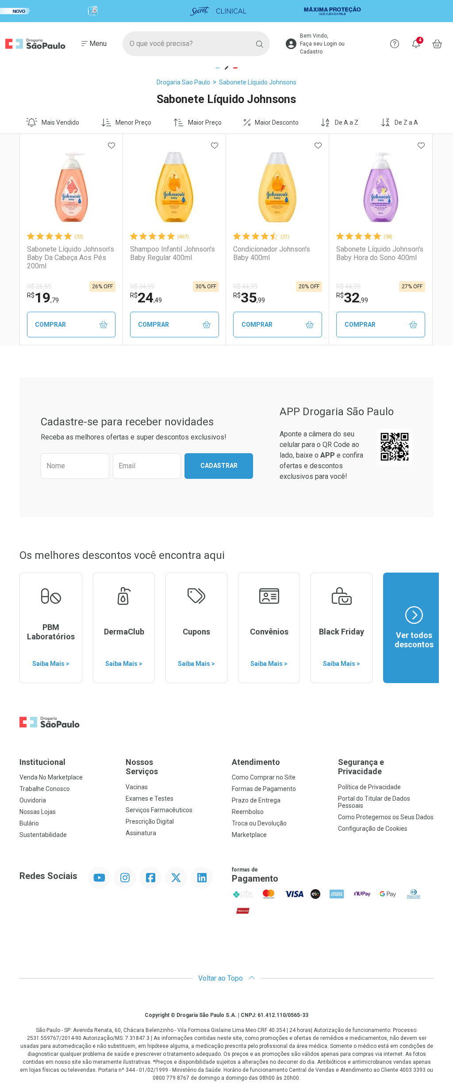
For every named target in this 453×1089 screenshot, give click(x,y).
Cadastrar (219, 465)
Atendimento (256, 762)
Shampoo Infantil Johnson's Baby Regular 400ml (172, 253)
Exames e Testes (149, 798)
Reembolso (248, 811)
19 (43, 297)
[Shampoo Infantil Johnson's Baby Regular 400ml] (174, 187)
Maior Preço (205, 122)
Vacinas (137, 787)
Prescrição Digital (150, 821)
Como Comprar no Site (264, 777)
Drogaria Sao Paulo (183, 82)
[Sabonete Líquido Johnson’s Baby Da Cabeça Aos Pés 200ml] (71, 187)
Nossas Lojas (37, 811)
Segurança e (361, 766)
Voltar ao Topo (221, 978)
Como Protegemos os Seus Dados (386, 817)
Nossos (142, 766)
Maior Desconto (277, 122)
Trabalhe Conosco (44, 788)
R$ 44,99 (245, 286)
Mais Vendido (60, 122)
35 (249, 297)
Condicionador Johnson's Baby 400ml (271, 253)
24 (146, 297)
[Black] (226, 11)
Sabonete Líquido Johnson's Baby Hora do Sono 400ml (379, 253)
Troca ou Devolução (259, 823)
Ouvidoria (32, 800)
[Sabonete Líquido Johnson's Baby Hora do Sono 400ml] (381, 187)
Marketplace (249, 834)
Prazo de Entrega (256, 800)
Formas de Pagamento (264, 788)
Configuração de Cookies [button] (372, 828)
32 (352, 297)
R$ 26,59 (39, 286)
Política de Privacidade (369, 787)
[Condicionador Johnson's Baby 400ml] (277, 187)
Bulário (29, 823)
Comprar (50, 324)
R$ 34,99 (142, 286)
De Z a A (406, 122)
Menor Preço (133, 122)
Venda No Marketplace (51, 777)
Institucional (42, 762)
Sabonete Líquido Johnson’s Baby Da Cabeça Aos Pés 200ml (70, 257)
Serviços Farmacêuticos (159, 810)
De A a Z (346, 122)
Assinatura (141, 833)
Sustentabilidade (43, 834)
